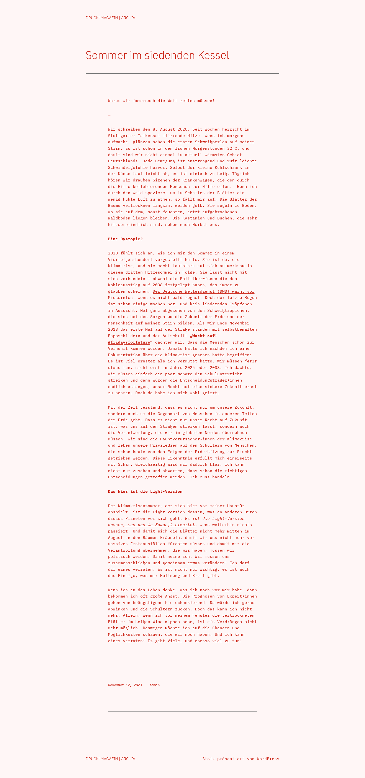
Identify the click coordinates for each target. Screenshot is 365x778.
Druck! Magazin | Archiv (110, 17)
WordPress (268, 758)
